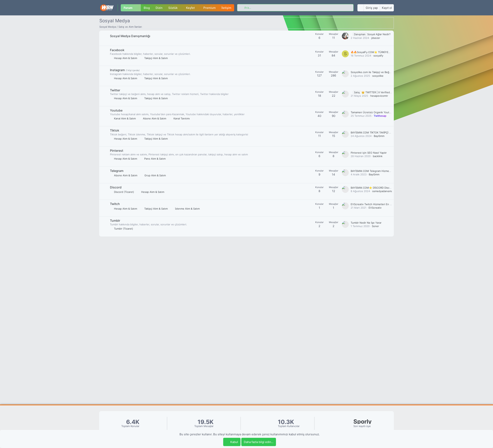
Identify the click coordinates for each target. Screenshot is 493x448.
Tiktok (114, 130)
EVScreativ (375, 207)
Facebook (117, 50)
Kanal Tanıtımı (182, 118)
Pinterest (116, 150)
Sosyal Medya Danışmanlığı (130, 36)
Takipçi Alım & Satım (156, 58)
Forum (128, 8)
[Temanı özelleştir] (360, 7)
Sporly (362, 421)
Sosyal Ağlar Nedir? (372, 34)
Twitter (115, 90)
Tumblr (115, 220)
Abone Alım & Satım (154, 118)
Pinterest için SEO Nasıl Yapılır (369, 152)
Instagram (117, 70)
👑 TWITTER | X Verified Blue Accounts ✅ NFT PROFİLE (391, 92)
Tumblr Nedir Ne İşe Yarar (366, 222)
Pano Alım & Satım (155, 158)
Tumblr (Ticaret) (123, 228)
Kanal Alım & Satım (125, 118)
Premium (209, 8)
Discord (116, 187)
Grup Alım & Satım (155, 175)
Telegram (116, 171)
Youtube (116, 110)
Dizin (159, 8)
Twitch (115, 204)
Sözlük (173, 8)
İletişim (226, 8)
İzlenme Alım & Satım (187, 208)
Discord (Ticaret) (124, 191)
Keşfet (190, 8)
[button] (138, 7)
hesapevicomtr (379, 95)
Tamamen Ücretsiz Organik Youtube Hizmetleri (379, 112)
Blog (147, 8)
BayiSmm (379, 135)
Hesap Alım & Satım (125, 58)
